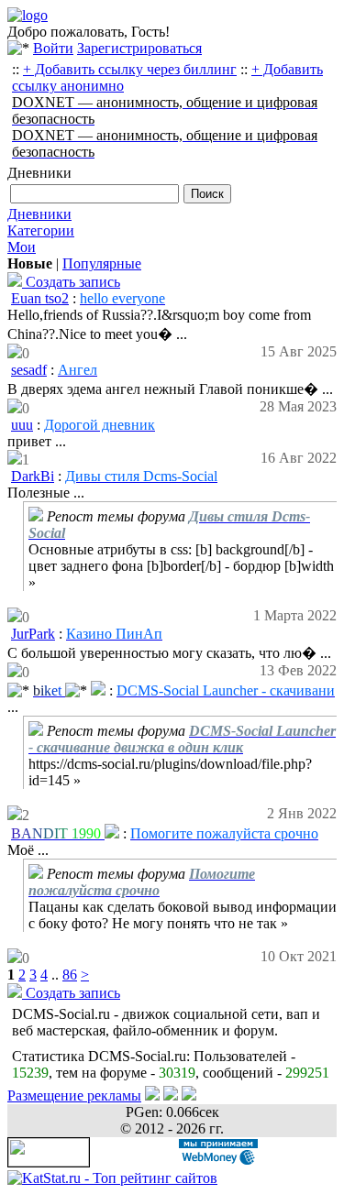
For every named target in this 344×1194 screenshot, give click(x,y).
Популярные (101, 263)
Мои (21, 247)
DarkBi (32, 476)
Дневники (39, 214)
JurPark (33, 633)
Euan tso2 (40, 298)
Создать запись (71, 282)
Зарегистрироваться (139, 48)
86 (69, 974)
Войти (53, 48)
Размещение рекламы (74, 1095)
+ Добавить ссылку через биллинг (130, 69)
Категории (40, 230)
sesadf (29, 370)
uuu (22, 425)
